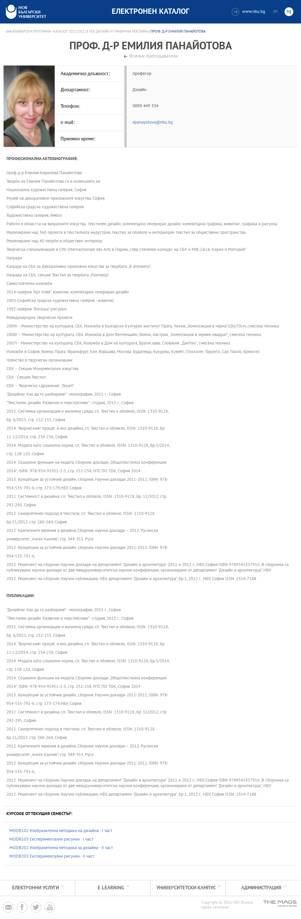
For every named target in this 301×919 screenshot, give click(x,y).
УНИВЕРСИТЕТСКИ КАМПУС (186, 888)
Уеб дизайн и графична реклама (118, 31)
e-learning (111, 888)
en (275, 11)
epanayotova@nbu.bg (153, 122)
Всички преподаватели (153, 56)
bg (289, 11)
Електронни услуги (35, 888)
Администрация (261, 888)
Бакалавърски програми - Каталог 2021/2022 (46, 31)
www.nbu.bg (249, 12)
